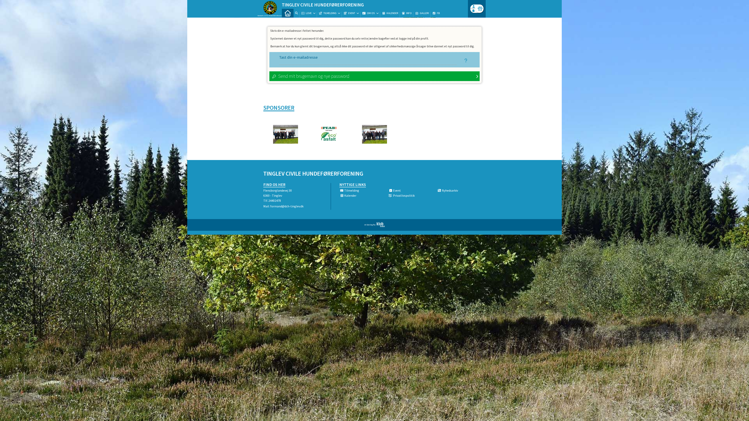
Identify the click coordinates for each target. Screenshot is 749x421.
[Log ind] (479, 8)
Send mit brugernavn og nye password (313, 76)
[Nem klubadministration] (375, 226)
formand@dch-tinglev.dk (287, 206)
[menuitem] (288, 13)
